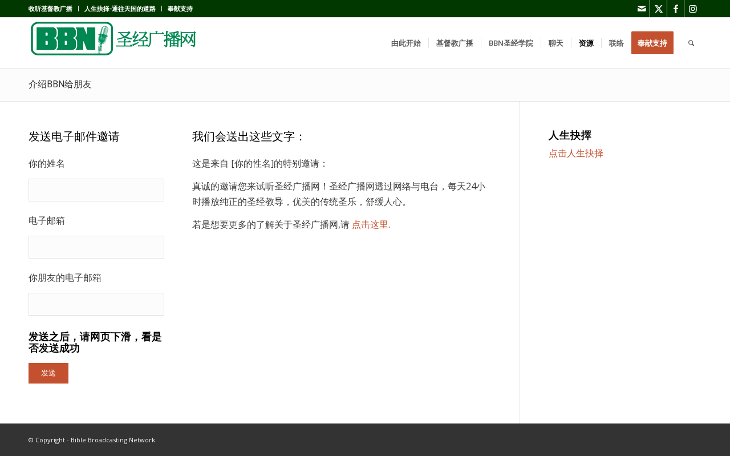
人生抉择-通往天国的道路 (120, 8)
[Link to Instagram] (692, 8)
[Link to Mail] (641, 8)
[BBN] (114, 43)
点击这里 (370, 224)
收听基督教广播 (50, 8)
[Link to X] (658, 8)
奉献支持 (180, 8)
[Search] (691, 43)
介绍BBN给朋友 (60, 84)
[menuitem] (54, 8)
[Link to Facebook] (675, 8)
